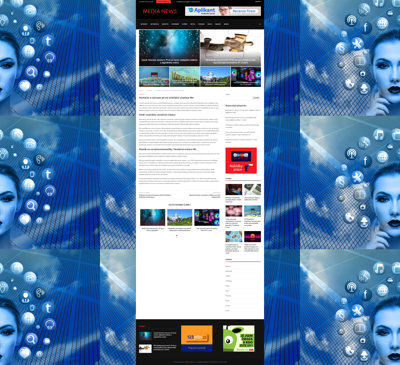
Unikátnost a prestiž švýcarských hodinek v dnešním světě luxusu (154, 83)
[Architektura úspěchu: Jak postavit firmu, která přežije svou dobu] (252, 211)
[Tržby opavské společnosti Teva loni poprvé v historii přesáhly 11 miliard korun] (234, 211)
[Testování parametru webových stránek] (252, 189)
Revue (210, 24)
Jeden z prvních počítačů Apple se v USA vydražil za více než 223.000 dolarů (251, 248)
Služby (184, 24)
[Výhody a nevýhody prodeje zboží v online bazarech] (234, 189)
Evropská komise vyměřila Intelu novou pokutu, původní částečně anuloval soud (233, 249)
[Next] (175, 1)
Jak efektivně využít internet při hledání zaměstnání (246, 83)
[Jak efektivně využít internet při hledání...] (246, 77)
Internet (144, 24)
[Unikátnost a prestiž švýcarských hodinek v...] (154, 77)
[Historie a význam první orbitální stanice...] (230, 48)
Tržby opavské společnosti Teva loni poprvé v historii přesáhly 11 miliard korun (233, 223)
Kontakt (258, 1)
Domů (141, 90)
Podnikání (175, 24)
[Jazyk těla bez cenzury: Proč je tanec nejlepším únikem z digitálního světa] (152, 217)
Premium (201, 24)
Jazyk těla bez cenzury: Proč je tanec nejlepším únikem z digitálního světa (165, 335)
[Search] (260, 24)
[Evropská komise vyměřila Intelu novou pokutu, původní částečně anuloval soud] (234, 236)
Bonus (226, 24)
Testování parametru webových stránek (252, 199)
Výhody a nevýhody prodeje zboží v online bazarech (215, 83)
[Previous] (173, 1)
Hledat (228, 94)
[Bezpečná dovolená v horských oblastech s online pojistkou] (179, 217)
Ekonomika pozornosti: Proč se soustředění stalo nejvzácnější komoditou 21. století (165, 348)
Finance (218, 24)
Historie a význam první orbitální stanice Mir (230, 62)
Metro (192, 24)
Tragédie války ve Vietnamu (185, 85)
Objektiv (165, 24)
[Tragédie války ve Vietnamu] (185, 77)
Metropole (155, 24)
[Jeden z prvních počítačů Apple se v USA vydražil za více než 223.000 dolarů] (252, 236)
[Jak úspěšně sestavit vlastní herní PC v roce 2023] (206, 217)
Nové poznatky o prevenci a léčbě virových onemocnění (194, 2)
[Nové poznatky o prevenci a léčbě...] (169, 48)
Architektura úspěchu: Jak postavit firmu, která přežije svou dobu (252, 222)
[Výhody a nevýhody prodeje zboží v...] (215, 77)
